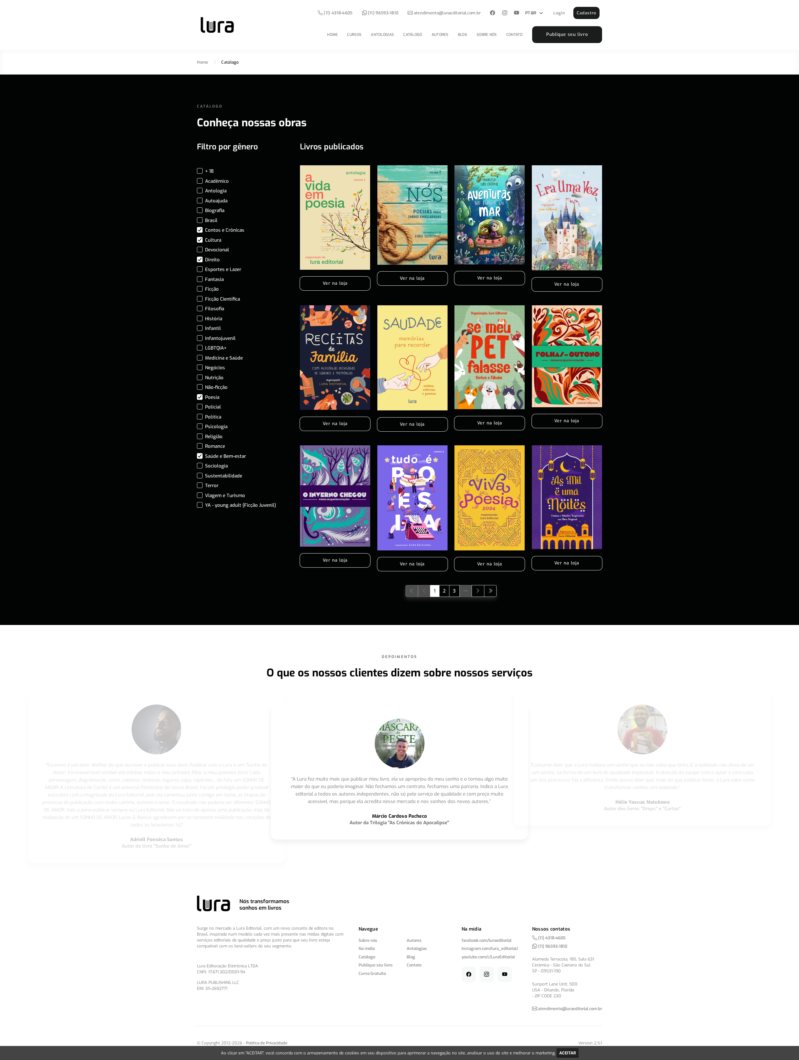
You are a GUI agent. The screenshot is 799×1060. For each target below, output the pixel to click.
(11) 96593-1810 (383, 13)
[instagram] (504, 13)
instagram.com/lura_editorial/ (490, 948)
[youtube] (517, 13)
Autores (440, 34)
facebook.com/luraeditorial (487, 940)
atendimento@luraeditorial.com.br (447, 13)
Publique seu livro (567, 34)
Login (559, 13)
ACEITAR (567, 1053)
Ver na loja (335, 283)
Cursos (354, 34)
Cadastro (586, 13)
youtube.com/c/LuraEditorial (488, 957)
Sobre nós (487, 34)
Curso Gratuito (372, 973)
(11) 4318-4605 (338, 13)
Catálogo (412, 34)
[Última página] (490, 591)
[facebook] (493, 13)
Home (332, 34)
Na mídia (367, 948)
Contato (514, 34)
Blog (462, 34)
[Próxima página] (478, 591)
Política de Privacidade (266, 1043)
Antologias (382, 34)
